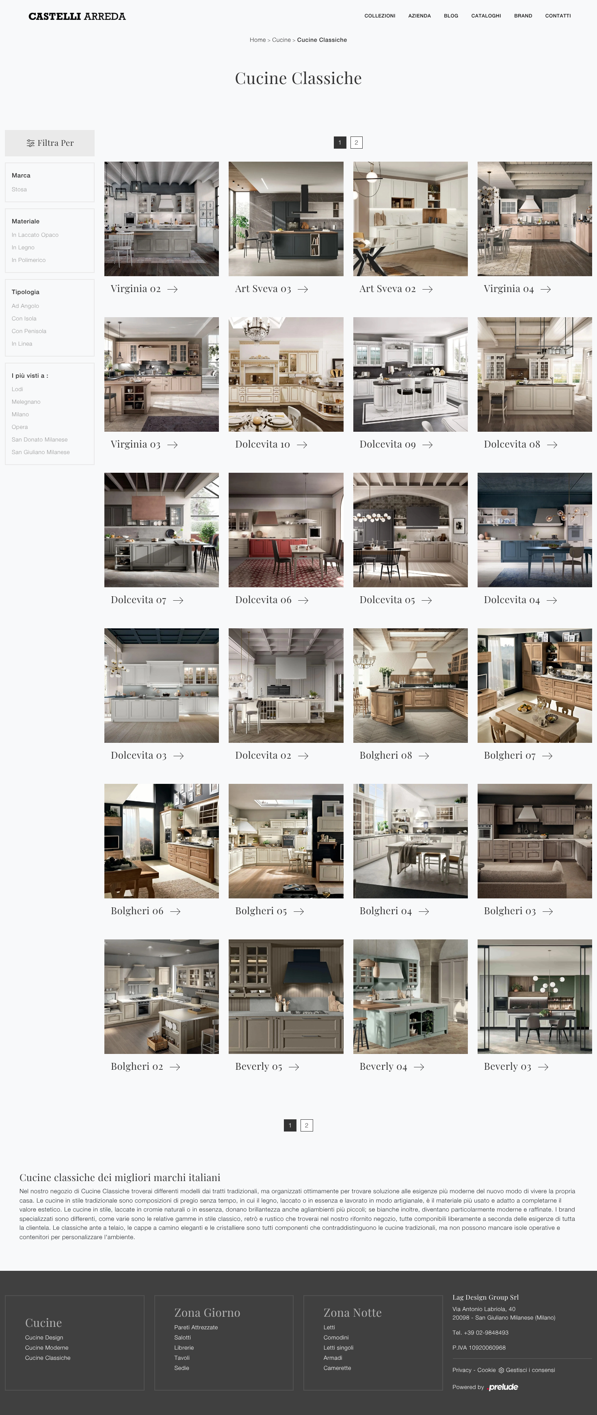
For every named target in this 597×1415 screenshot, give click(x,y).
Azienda (420, 16)
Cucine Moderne (47, 1347)
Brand (523, 16)
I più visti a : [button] (30, 375)
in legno (23, 247)
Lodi (17, 388)
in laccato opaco (35, 234)
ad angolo (25, 305)
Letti (329, 1327)
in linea (22, 343)
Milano (20, 414)
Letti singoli (339, 1347)
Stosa (19, 189)
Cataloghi (486, 16)
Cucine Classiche (322, 40)
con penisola (29, 330)
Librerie (184, 1347)
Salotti (183, 1337)
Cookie (487, 1369)
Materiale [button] (26, 221)
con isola (24, 318)
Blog (451, 16)
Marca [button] (21, 175)
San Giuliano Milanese (41, 451)
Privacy (462, 1369)
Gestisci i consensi (530, 1369)
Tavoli (182, 1357)
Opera (20, 426)
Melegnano (26, 401)
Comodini (336, 1337)
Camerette (337, 1367)
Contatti (558, 16)
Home (258, 40)
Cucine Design (44, 1337)
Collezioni (380, 16)
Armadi (333, 1357)
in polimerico (29, 259)
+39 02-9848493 (486, 1332)
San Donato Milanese (40, 439)
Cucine (281, 40)
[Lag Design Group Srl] (188, 16)
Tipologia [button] (25, 292)
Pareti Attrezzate (196, 1327)
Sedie (182, 1367)
